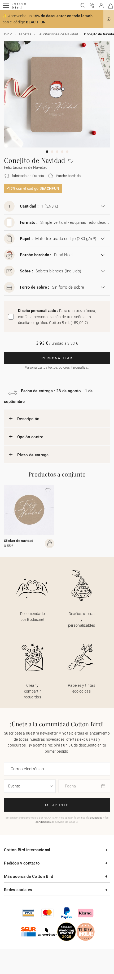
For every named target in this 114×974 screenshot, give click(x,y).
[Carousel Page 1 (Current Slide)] (47, 151)
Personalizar (57, 358)
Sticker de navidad (18, 541)
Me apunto (57, 805)
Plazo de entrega (33, 455)
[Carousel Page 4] (62, 151)
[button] (109, 19)
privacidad (96, 817)
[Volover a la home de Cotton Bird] (19, 7)
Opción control (31, 437)
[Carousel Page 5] (67, 151)
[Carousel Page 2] (52, 151)
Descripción (28, 418)
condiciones (43, 821)
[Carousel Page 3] (57, 151)
